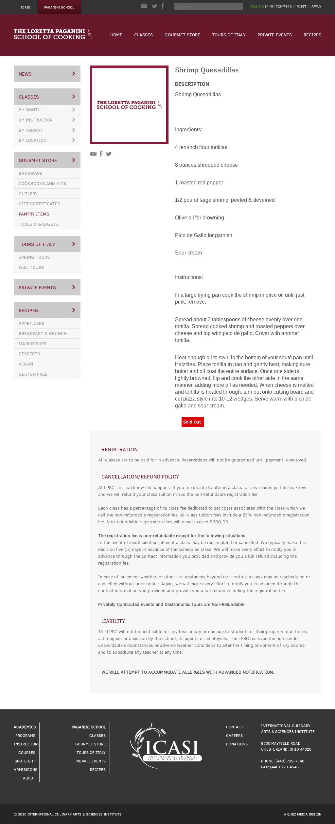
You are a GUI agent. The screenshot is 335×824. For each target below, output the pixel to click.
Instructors (27, 743)
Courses (26, 752)
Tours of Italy (229, 34)
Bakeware (30, 173)
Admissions (25, 769)
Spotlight (25, 760)
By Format (31, 130)
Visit (301, 6)
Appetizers (31, 323)
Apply (316, 6)
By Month (30, 109)
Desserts (29, 353)
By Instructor (35, 120)
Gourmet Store (182, 34)
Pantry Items (34, 214)
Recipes (312, 34)
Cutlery (28, 193)
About (29, 777)
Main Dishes (32, 343)
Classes (143, 34)
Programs (25, 735)
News (25, 73)
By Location (32, 140)
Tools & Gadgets (38, 224)
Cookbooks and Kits (42, 183)
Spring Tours (34, 257)
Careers (234, 735)
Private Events (274, 34)
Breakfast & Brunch (43, 333)
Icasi (25, 7)
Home (116, 34)
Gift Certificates (39, 203)
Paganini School (59, 7)
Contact (234, 726)
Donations (237, 743)
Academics (25, 726)
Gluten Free (33, 374)
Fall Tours (31, 267)
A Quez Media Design (302, 814)
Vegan (26, 364)
